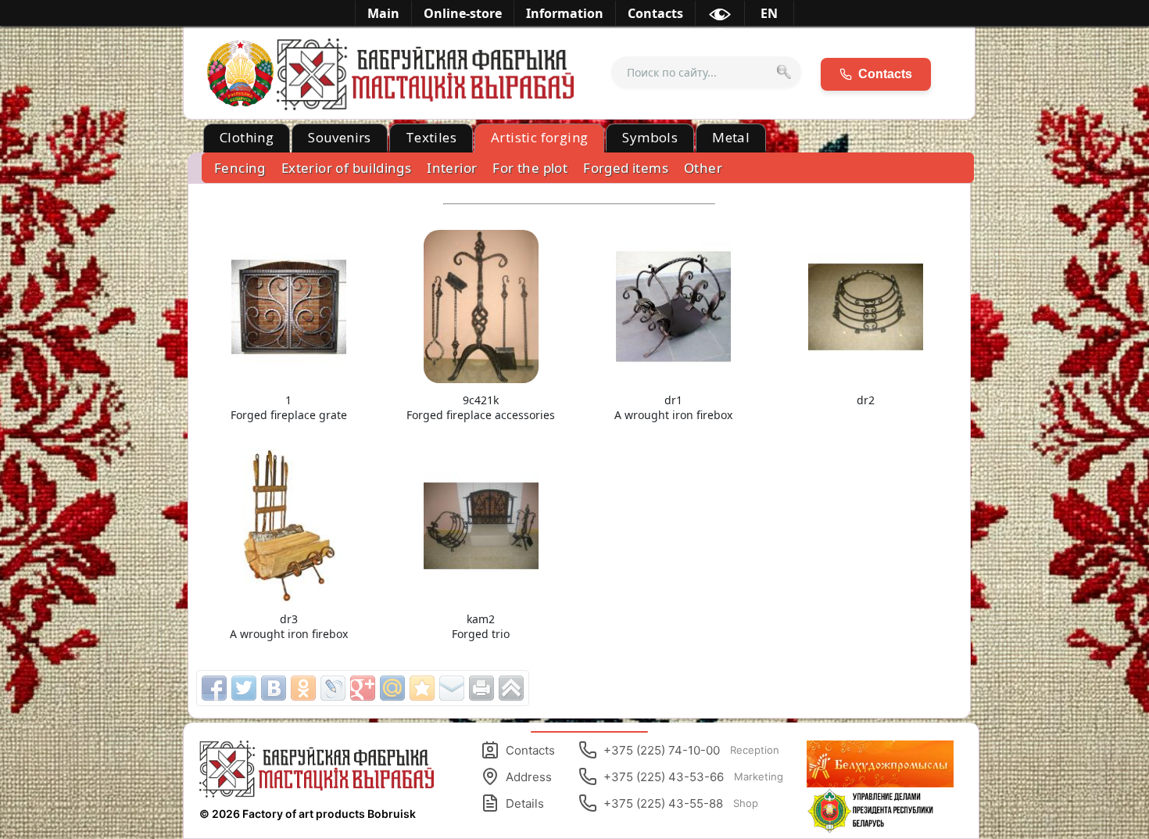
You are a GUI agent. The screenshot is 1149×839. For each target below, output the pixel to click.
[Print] (481, 688)
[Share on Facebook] (214, 688)
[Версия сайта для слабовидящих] (719, 17)
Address (529, 776)
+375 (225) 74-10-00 (691, 750)
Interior (452, 168)
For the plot (529, 168)
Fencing (240, 168)
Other (703, 168)
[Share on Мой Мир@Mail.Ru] (392, 688)
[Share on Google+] (362, 688)
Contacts (530, 750)
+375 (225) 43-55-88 (680, 803)
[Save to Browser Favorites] (422, 688)
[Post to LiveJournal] (332, 688)
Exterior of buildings (346, 168)
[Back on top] (511, 688)
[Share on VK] (273, 688)
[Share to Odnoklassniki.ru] (303, 688)
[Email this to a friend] (451, 688)
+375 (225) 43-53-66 (693, 776)
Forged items (625, 168)
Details (525, 803)
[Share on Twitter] (243, 688)
